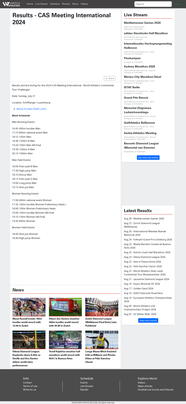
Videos (84, 4)
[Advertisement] (65, 52)
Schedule (55, 4)
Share (111, 78)
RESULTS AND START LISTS (31, 109)
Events (84, 382)
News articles (145, 386)
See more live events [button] (148, 157)
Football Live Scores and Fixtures (156, 389)
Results (66, 4)
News (75, 4)
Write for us (29, 389)
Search (178, 4)
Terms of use (30, 386)
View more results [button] (148, 320)
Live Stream (41, 4)
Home (30, 4)
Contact (27, 382)
